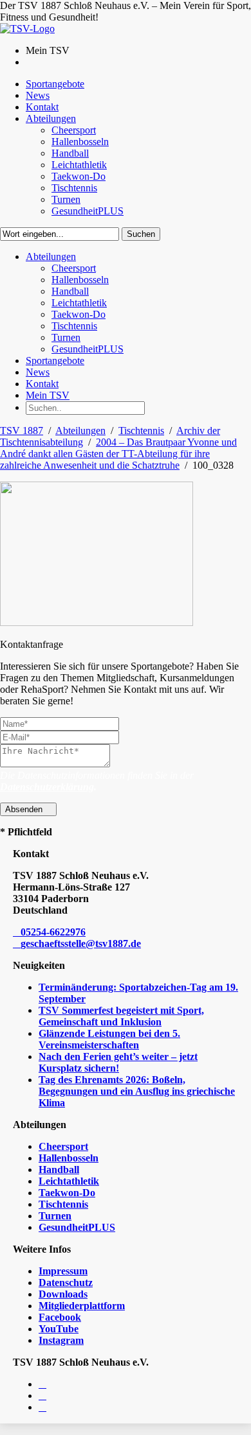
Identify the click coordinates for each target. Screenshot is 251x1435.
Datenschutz (66, 1282)
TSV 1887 (21, 430)
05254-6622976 (53, 931)
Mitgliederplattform (82, 1305)
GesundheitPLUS (77, 1227)
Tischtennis (141, 430)
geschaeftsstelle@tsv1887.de (81, 943)
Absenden (25, 809)
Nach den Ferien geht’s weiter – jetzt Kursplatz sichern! (118, 1062)
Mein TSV (48, 395)
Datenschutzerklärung (47, 786)
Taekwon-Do (67, 1192)
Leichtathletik (69, 1181)
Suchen (141, 234)
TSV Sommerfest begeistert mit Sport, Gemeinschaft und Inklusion (121, 1016)
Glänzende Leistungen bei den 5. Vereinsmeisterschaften (109, 1039)
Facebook (60, 1317)
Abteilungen (80, 430)
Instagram (61, 1340)
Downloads (63, 1294)
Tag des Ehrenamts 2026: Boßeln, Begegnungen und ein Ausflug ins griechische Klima (137, 1091)
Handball (59, 1169)
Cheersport (63, 1146)
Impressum (63, 1270)
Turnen (55, 1215)
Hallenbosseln (68, 1157)
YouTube (59, 1328)
